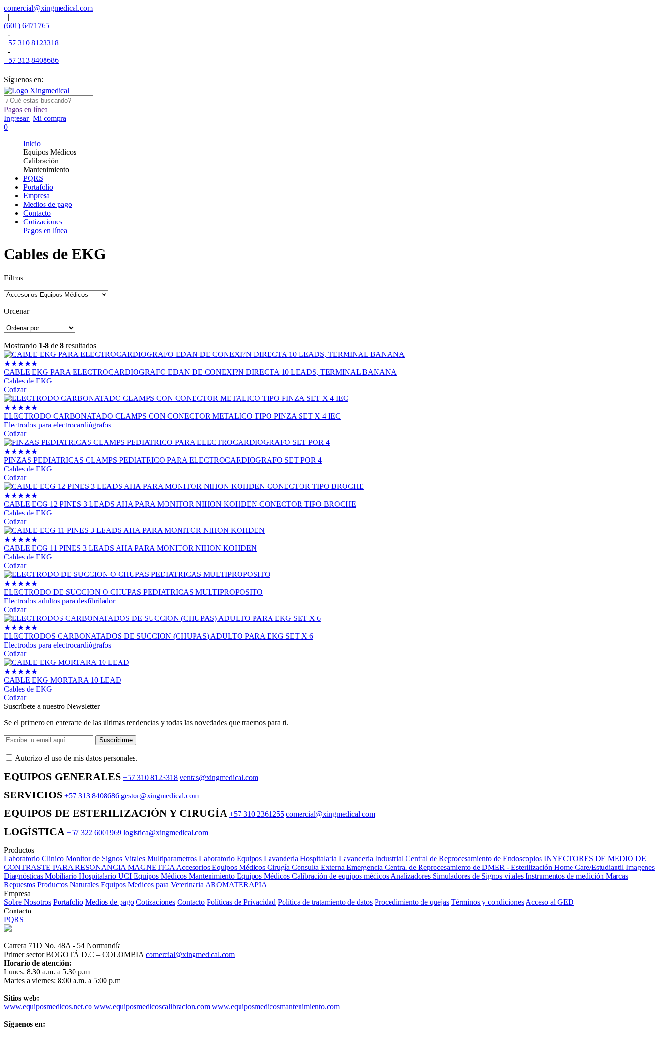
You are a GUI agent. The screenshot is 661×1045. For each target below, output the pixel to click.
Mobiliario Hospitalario (81, 876)
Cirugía (279, 867)
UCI (126, 876)
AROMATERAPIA (236, 885)
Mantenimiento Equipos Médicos (240, 876)
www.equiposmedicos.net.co (48, 1006)
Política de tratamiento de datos (325, 902)
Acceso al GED (550, 902)
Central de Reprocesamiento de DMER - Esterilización (469, 867)
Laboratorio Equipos (231, 858)
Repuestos (20, 885)
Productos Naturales (69, 885)
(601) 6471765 (26, 25)
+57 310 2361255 (256, 814)
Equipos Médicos (161, 876)
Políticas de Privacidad (241, 902)
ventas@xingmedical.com (219, 777)
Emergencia (365, 867)
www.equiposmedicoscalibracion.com (152, 1006)
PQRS (14, 919)
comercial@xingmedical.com (48, 8)
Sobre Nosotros (27, 902)
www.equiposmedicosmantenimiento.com (276, 1006)
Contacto (191, 902)
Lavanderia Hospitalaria (301, 858)
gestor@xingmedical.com (160, 796)
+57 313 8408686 (31, 60)
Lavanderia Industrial (372, 858)
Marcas (617, 876)
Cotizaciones (155, 902)
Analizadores (412, 876)
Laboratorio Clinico (35, 858)
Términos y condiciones (487, 902)
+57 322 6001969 (94, 832)
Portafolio (68, 902)
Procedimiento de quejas (412, 902)
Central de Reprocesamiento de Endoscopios (475, 858)
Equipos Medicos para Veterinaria (153, 885)
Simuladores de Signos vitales (479, 876)
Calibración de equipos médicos (341, 876)
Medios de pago (109, 902)
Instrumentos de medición (566, 876)
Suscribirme (116, 740)
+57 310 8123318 (31, 43)
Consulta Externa (319, 867)
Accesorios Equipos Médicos (221, 867)
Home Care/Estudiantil (590, 867)
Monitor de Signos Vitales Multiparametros (132, 858)
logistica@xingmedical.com (165, 832)
